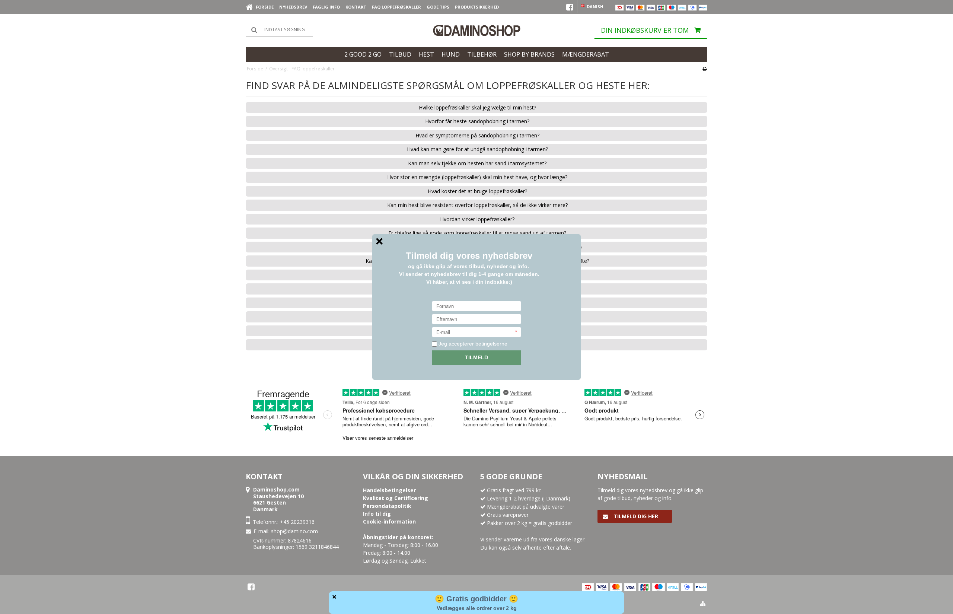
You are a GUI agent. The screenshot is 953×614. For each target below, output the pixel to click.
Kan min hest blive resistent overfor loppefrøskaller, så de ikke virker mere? (477, 205)
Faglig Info (326, 7)
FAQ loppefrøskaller (396, 7)
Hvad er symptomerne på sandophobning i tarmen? (477, 135)
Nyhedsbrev (293, 7)
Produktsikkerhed (477, 7)
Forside (265, 7)
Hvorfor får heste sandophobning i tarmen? (477, 121)
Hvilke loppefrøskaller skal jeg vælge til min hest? (477, 107)
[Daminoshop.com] (476, 30)
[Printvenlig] (704, 68)
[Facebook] (251, 587)
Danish (594, 6)
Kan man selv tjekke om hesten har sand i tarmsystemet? (477, 163)
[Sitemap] (702, 603)
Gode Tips (438, 7)
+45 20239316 (297, 521)
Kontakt (355, 7)
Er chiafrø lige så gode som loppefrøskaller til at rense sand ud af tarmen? (477, 233)
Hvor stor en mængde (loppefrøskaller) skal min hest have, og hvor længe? (477, 177)
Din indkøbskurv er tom (645, 30)
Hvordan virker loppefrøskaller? (477, 219)
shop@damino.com (294, 531)
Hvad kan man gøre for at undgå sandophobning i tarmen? (477, 149)
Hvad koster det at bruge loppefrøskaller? (477, 191)
